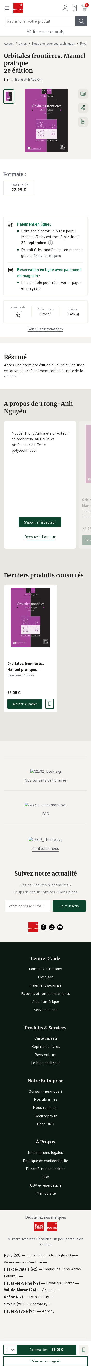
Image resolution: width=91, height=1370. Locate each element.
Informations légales (45, 1152)
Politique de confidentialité (45, 1160)
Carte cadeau (45, 1038)
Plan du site (45, 1193)
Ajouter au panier (25, 704)
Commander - (46, 1349)
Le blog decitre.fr (45, 1062)
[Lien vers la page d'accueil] (18, 8)
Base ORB (45, 1123)
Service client (45, 1009)
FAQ (45, 813)
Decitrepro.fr (45, 1115)
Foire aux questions (45, 968)
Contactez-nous (45, 848)
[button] (45, 368)
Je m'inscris (69, 906)
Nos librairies (45, 1099)
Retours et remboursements (45, 993)
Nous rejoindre (45, 1107)
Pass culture (45, 1054)
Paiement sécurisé (46, 985)
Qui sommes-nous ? (45, 1091)
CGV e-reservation (45, 1185)
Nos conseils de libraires (46, 780)
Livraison (45, 977)
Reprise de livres (45, 1046)
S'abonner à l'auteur (40, 522)
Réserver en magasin (45, 1361)
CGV (45, 1176)
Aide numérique (45, 1001)
